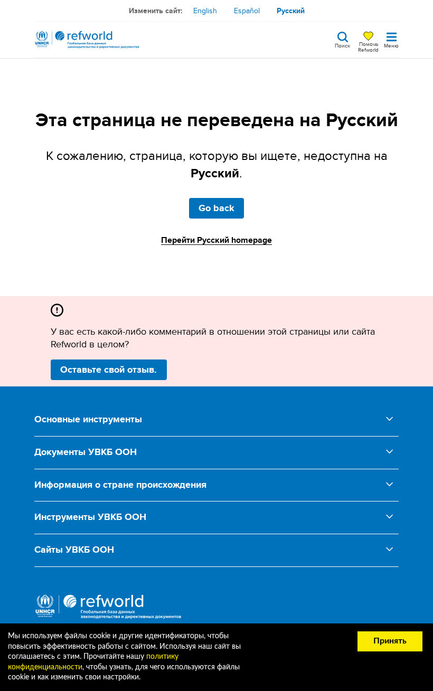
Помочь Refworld (368, 46)
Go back (216, 208)
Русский (291, 10)
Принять (390, 641)
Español (247, 10)
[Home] (87, 39)
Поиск (342, 45)
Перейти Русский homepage (216, 240)
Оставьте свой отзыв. (108, 369)
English (205, 10)
